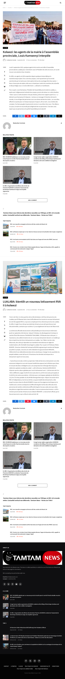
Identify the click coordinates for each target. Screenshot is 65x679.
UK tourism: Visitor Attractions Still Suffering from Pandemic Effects (28, 627)
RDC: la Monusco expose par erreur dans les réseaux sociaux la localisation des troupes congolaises (36, 232)
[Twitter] (4, 75)
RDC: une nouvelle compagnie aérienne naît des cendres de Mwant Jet (28, 224)
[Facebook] (4, 71)
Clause (21, 666)
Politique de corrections (25, 669)
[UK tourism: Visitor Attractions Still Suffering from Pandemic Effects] (5, 629)
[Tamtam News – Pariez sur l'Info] (32, 2)
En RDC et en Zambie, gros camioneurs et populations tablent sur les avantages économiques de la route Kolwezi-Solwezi (36, 645)
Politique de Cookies (31, 666)
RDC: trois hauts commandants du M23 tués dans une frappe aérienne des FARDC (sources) (34, 239)
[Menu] (5, 3)
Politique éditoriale (41, 669)
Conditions (55, 666)
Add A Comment (32, 200)
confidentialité (45, 666)
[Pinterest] (4, 79)
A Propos (14, 666)
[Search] (60, 3)
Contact (6, 666)
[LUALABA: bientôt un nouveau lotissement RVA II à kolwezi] (32, 277)
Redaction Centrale (12, 60)
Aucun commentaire (32, 60)
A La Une (5, 48)
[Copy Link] (4, 90)
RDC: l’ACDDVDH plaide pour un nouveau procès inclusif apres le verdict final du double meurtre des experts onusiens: (16, 159)
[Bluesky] (4, 86)
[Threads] (4, 83)
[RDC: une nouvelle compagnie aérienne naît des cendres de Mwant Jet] (6, 226)
